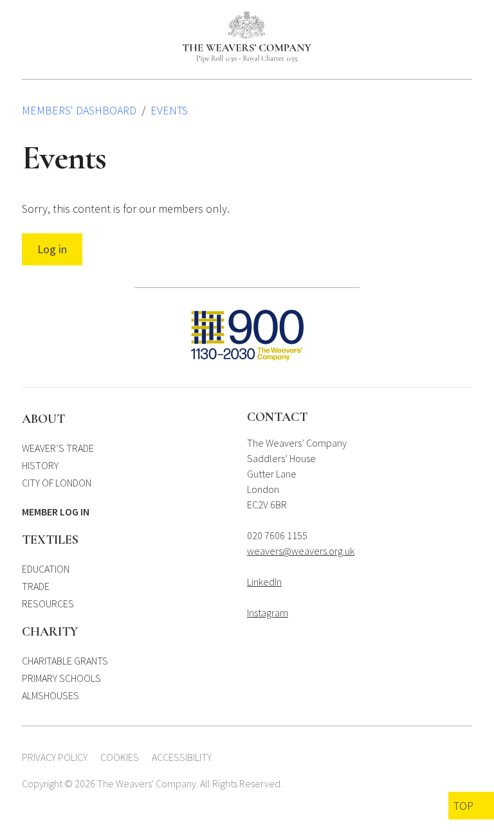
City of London (56, 482)
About (43, 419)
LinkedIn (264, 581)
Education (45, 568)
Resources (48, 603)
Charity (50, 631)
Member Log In (55, 511)
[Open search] (446, 19)
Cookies (119, 757)
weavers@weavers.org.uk (300, 550)
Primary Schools (61, 678)
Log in (52, 249)
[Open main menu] (466, 19)
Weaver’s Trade (58, 448)
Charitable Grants (65, 660)
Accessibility (182, 757)
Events (169, 110)
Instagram (267, 612)
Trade (36, 586)
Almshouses (50, 695)
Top (463, 805)
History (40, 465)
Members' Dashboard (79, 110)
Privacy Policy (54, 757)
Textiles (50, 540)
